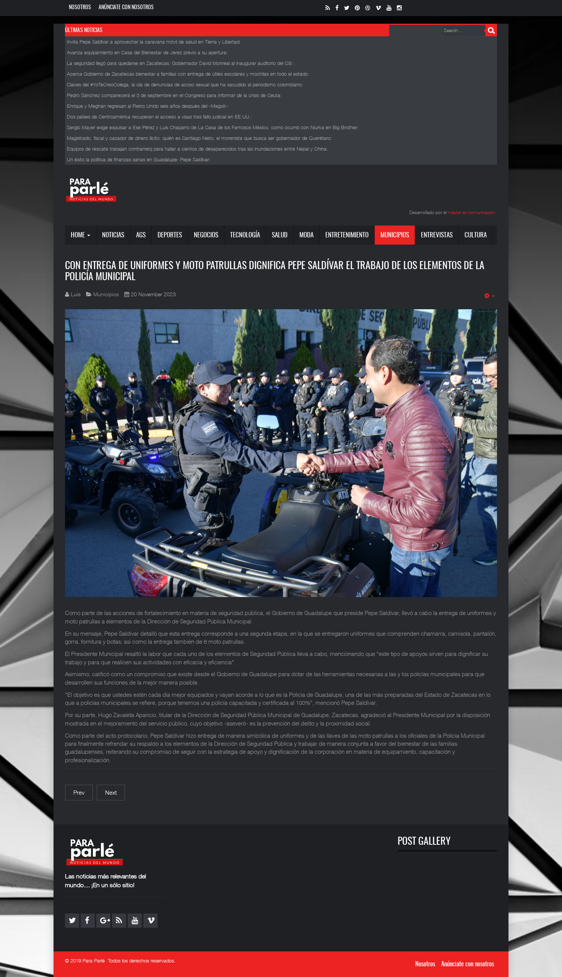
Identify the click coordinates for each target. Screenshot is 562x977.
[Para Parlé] (91, 189)
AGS (141, 235)
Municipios (394, 235)
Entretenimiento (347, 235)
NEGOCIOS (206, 235)
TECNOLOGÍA (245, 235)
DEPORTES (170, 235)
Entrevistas (437, 235)
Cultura (476, 235)
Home (78, 235)
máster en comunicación (471, 212)
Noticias (113, 235)
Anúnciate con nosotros (126, 7)
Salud (279, 235)
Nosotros (80, 7)
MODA (306, 235)
